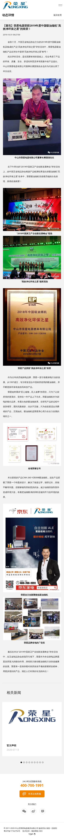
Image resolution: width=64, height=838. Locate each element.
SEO (40, 831)
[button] (21, 762)
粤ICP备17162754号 (12, 831)
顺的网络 (35, 831)
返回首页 (57, 15)
